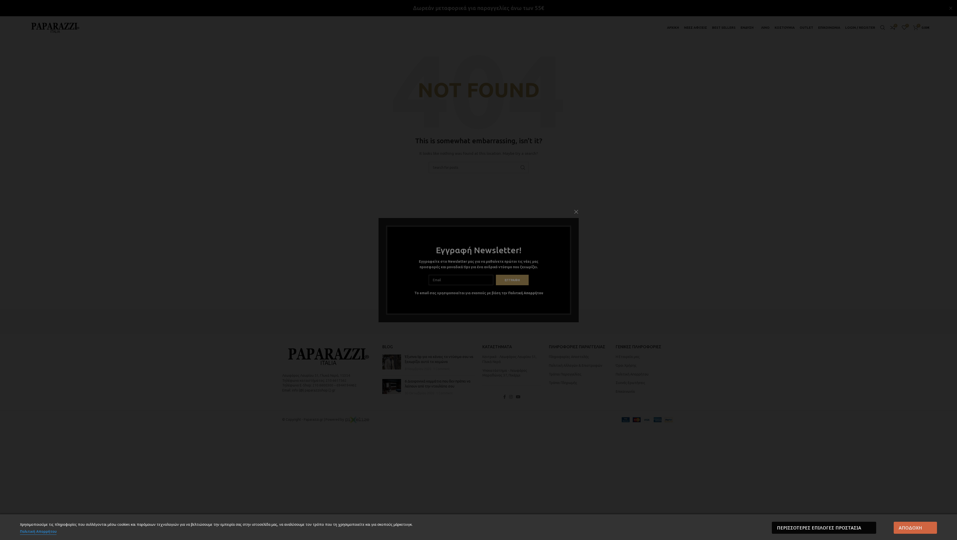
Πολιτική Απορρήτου (38, 531)
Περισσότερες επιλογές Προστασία (819, 528)
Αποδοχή (910, 528)
